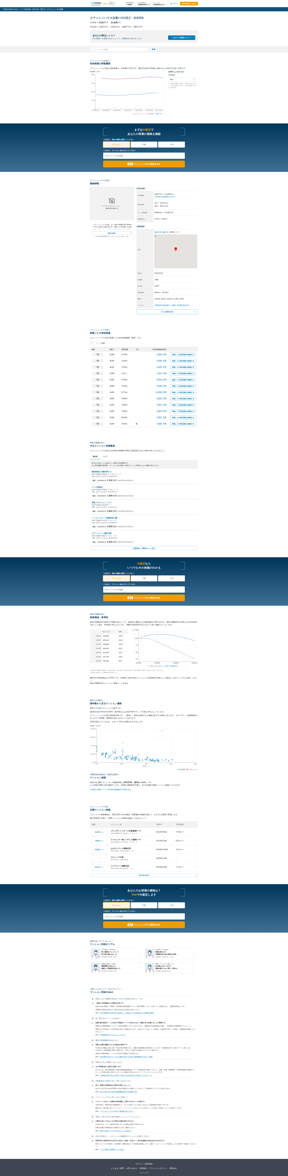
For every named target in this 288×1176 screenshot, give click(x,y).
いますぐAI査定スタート (182, 38)
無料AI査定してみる (189, 3)
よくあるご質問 (117, 1168)
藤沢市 (42, 9)
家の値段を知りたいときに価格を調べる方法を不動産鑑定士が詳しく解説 (126, 1057)
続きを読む (112, 233)
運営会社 (173, 1168)
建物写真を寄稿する (112, 208)
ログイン (139, 1164)
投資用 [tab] (105, 456)
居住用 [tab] (95, 456)
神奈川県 (35, 9)
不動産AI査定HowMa (10, 9)
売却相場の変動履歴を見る (163, 197)
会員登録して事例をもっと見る (144, 548)
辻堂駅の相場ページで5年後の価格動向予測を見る (110, 790)
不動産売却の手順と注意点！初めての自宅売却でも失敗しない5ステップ (126, 1075)
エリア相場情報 (25, 9)
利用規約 (143, 1168)
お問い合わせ (131, 1168)
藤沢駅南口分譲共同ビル (102, 472)
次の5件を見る (144, 875)
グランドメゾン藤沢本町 (102, 533)
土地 (171, 144)
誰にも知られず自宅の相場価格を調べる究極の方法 (118, 1092)
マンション (116, 144)
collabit (146, 1173)
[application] (126, 95)
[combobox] (119, 49)
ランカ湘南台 (97, 487)
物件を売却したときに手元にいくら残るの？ (116, 1131)
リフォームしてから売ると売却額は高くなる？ (117, 1111)
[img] (164, 647)
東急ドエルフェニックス (102, 502)
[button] (160, 3)
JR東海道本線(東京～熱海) (165, 305)
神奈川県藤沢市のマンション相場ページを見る (109, 683)
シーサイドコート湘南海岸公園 (104, 518)
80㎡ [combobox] (172, 79)
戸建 (144, 144)
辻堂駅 (98, 708)
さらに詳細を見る (167, 312)
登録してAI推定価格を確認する (183, 354)
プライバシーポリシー (158, 1168)
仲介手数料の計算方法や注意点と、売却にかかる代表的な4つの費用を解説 (127, 1013)
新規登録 (148, 1164)
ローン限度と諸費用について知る (112, 1149)
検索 (153, 49)
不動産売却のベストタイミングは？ (113, 1035)
